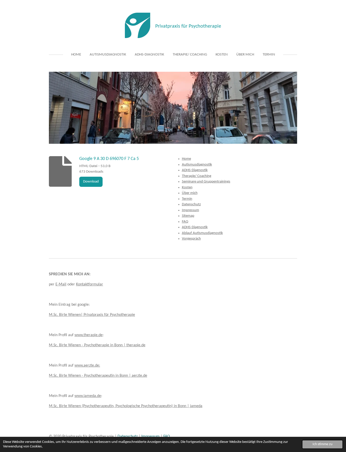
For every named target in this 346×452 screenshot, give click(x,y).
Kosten (187, 187)
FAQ (185, 222)
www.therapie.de (88, 335)
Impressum (190, 210)
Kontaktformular (89, 284)
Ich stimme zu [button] (322, 444)
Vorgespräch (191, 239)
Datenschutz (191, 204)
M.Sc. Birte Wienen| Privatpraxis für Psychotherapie (92, 315)
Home (186, 159)
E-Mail (60, 284)
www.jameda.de (87, 396)
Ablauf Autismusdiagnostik (202, 233)
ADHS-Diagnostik (195, 170)
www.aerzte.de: (87, 366)
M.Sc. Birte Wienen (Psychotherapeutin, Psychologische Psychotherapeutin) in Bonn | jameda (125, 406)
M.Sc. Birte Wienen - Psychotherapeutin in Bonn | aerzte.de (98, 376)
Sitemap (188, 216)
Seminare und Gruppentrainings (206, 182)
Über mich (190, 193)
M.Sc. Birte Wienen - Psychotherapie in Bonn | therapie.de (97, 345)
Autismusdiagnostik (197, 165)
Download (91, 182)
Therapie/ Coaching (196, 176)
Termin (187, 199)
